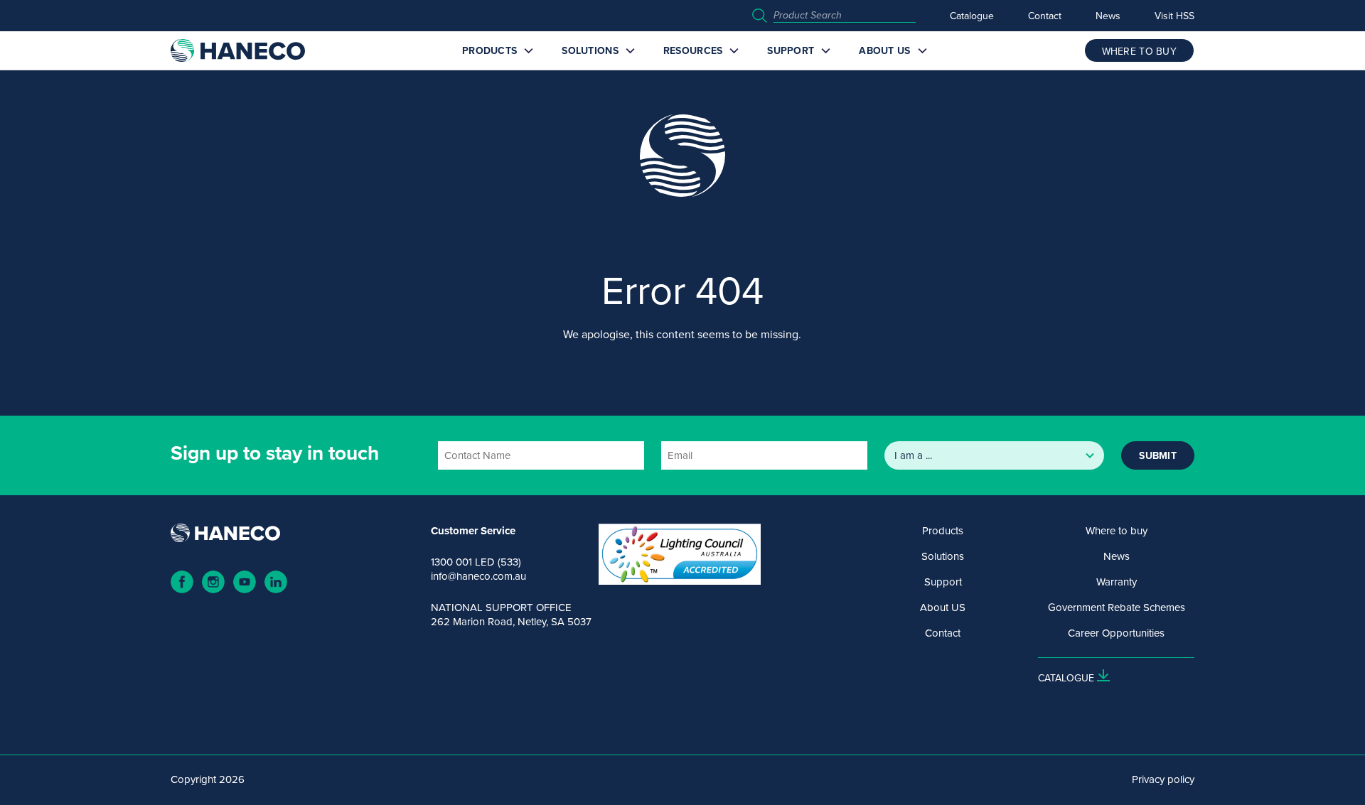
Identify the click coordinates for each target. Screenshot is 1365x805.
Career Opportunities (1116, 633)
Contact (1044, 16)
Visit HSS (1174, 16)
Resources (693, 50)
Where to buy (1116, 531)
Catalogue (972, 16)
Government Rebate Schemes (1116, 607)
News (1108, 16)
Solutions (590, 50)
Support (790, 50)
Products (489, 50)
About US (884, 50)
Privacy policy (1163, 779)
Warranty (1116, 582)
